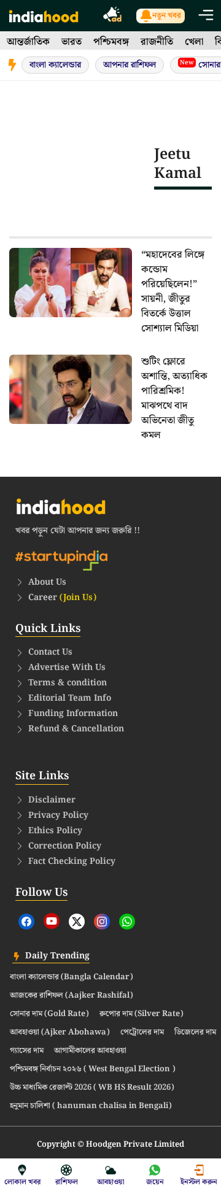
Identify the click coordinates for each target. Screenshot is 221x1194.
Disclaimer (52, 800)
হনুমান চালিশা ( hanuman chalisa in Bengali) (91, 1106)
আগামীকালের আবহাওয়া (90, 1051)
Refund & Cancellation (76, 729)
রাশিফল (66, 1182)
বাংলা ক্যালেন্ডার (55, 65)
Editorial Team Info (69, 698)
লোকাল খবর (22, 1182)
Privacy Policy (58, 815)
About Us (47, 582)
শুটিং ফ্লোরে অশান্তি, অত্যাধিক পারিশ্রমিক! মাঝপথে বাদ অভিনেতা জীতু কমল (174, 398)
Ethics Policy (55, 831)
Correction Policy (64, 846)
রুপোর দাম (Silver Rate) (141, 1014)
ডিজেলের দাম (195, 1032)
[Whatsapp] (127, 922)
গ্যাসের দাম (27, 1051)
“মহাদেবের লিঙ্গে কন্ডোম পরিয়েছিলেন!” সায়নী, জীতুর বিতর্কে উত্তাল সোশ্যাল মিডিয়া (172, 291)
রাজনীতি (157, 42)
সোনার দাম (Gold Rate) (49, 1014)
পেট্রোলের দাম (142, 1032)
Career (62, 597)
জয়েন (155, 1182)
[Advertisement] (81, 163)
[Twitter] (77, 922)
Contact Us (50, 652)
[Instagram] (102, 922)
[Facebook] (26, 922)
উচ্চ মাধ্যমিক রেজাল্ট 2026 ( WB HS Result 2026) (92, 1088)
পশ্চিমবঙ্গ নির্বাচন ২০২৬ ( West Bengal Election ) (93, 1069)
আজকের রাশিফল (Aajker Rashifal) (71, 996)
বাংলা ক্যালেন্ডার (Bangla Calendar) (71, 977)
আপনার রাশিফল (129, 65)
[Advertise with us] (113, 16)
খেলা (194, 42)
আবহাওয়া (111, 1182)
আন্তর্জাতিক (28, 42)
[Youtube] (52, 921)
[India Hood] (43, 15)
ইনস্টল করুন (198, 1182)
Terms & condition (67, 683)
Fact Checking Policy (71, 861)
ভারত (71, 42)
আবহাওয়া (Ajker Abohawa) (60, 1032)
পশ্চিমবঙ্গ (111, 42)
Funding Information (73, 713)
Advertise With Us (67, 667)
